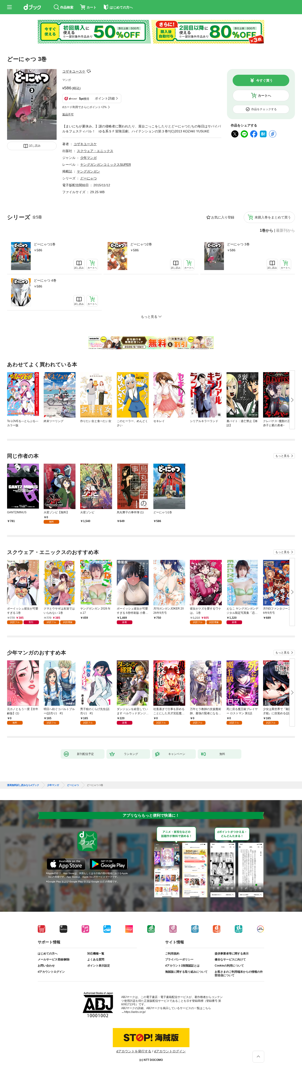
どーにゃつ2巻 (141, 244)
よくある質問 (95, 959)
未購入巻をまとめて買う (273, 217)
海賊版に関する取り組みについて (186, 971)
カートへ (264, 95)
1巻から (266, 230)
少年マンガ (88, 158)
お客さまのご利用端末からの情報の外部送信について (239, 973)
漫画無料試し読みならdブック (23, 785)
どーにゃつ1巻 (44, 244)
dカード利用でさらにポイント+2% (84, 107)
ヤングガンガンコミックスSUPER (105, 164)
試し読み (35, 145)
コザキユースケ (73, 71)
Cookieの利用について (229, 965)
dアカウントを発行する (133, 1051)
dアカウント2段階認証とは (182, 965)
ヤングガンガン (88, 171)
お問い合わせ (46, 965)
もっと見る (282, 456)
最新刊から (285, 230)
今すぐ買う (264, 80)
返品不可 (68, 114)
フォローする (88, 71)
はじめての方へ (48, 953)
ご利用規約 (172, 953)
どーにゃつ (88, 178)
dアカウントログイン (51, 971)
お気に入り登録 (222, 217)
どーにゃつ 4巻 (45, 280)
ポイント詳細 (105, 98)
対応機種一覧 (95, 953)
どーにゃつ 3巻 (238, 244)
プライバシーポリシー (179, 959)
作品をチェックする (264, 109)
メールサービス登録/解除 (54, 959)
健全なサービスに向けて (230, 959)
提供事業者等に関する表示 (232, 953)
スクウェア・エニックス (95, 151)
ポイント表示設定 (98, 965)
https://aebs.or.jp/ (135, 1012)
